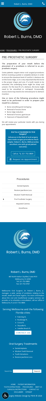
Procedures (11, 50)
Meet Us (38, 387)
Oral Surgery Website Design (16, 396)
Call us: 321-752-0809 (23, 153)
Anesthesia (23, 208)
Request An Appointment (24, 159)
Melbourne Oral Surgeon (12, 290)
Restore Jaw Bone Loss (23, 190)
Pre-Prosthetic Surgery (23, 199)
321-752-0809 (25, 281)
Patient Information (26, 384)
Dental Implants (23, 186)
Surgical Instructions (17, 389)
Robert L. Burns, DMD (23, 36)
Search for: (9, 371)
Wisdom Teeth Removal (23, 195)
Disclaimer (18, 392)
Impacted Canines (23, 204)
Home (2, 50)
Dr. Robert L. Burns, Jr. (34, 290)
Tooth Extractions (21, 354)
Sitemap (28, 392)
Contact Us (23, 332)
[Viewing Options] (5, 395)
